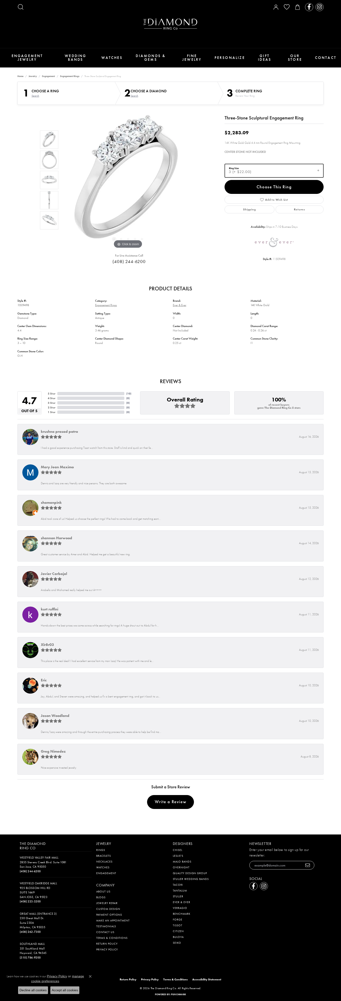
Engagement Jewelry (27, 57)
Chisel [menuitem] (177, 850)
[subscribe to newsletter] (307, 865)
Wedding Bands (75, 57)
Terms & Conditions (112, 938)
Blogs (101, 897)
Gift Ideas (264, 57)
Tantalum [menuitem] (180, 890)
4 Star (51, 398)
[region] (128, 180)
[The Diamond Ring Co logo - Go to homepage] (170, 24)
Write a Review (170, 802)
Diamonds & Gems (150, 57)
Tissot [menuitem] (177, 925)
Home (20, 76)
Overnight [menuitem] (181, 867)
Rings (100, 850)
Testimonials (106, 926)
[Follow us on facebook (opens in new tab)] (309, 7)
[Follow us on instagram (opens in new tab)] (319, 7)
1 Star (51, 412)
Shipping (249, 209)
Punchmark (178, 994)
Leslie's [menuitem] (178, 856)
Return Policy (106, 944)
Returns (299, 209)
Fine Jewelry (192, 57)
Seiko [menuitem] (177, 943)
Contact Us (105, 932)
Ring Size (234, 168)
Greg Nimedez (53, 751)
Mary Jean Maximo (57, 467)
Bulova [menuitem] (178, 937)
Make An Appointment (113, 920)
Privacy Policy (107, 949)
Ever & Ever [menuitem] (181, 902)
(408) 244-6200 (129, 261)
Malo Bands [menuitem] (182, 861)
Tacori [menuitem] (178, 885)
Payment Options (109, 915)
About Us (103, 891)
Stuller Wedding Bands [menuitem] (191, 879)
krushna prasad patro (59, 431)
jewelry (33, 76)
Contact (325, 57)
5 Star (51, 393)
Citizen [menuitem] (178, 931)
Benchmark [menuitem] (181, 914)
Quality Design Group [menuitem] (190, 873)
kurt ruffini (49, 609)
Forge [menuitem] (177, 919)
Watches (111, 57)
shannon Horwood (56, 538)
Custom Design (108, 909)
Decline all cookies (33, 990)
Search (35, 95)
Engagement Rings (69, 76)
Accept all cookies (65, 990)
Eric (44, 680)
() (128, 393)
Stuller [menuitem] (178, 896)
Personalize (230, 57)
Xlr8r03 (47, 644)
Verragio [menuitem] (180, 908)
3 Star (51, 403)
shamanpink (51, 502)
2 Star (51, 407)
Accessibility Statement (206, 979)
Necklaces (104, 861)
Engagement (48, 76)
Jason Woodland (55, 715)
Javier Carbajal (54, 573)
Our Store (295, 57)
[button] (20, 7)
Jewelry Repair (107, 903)
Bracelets (103, 856)
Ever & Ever (179, 305)
